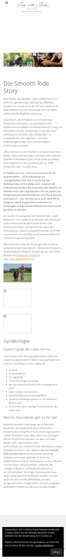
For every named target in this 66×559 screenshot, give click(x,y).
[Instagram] (38, 524)
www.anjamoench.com (22, 259)
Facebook (22, 255)
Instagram (34, 255)
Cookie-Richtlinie (44, 545)
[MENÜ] (7, 3)
